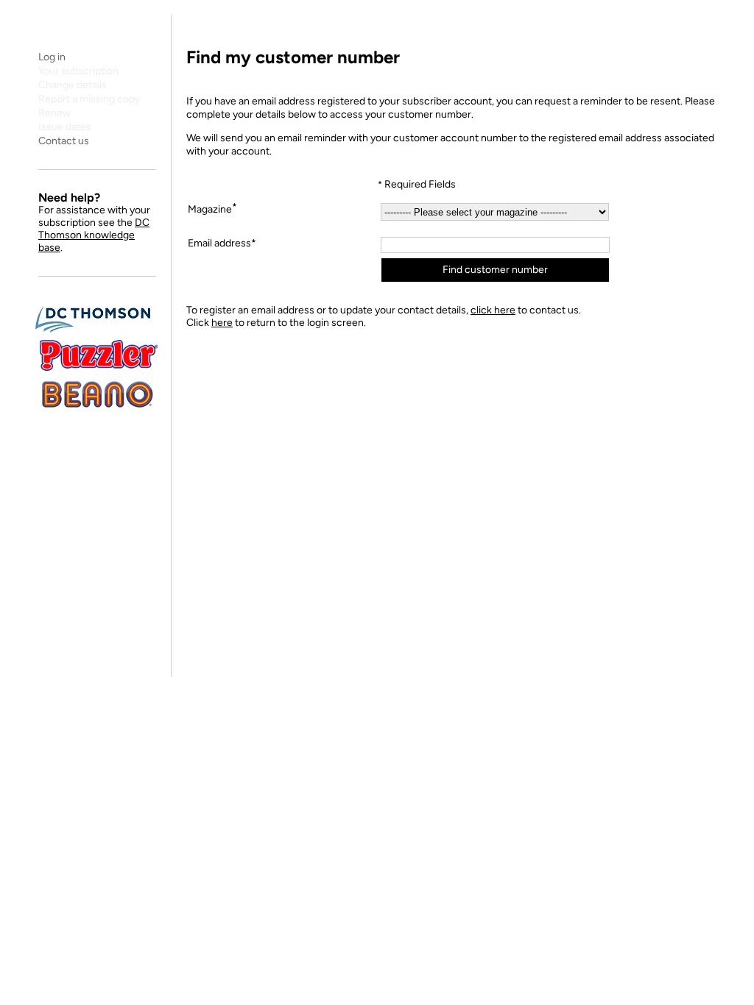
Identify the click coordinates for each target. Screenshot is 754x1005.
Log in (52, 57)
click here (493, 310)
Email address (219, 243)
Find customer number (495, 269)
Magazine (212, 208)
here (222, 322)
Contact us (63, 141)
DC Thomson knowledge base (93, 235)
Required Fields (417, 184)
